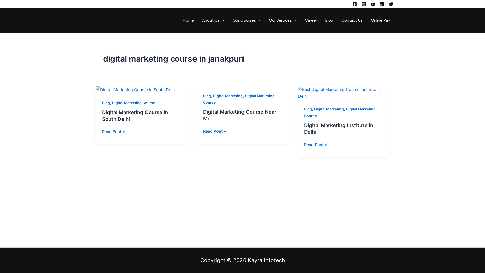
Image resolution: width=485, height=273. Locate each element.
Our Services (280, 20)
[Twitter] (391, 4)
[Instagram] (364, 4)
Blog (329, 20)
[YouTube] (373, 4)
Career (311, 20)
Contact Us (352, 20)
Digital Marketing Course (133, 103)
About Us (211, 20)
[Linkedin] (382, 4)
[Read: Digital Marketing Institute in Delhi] (343, 92)
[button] (222, 20)
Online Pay (380, 20)
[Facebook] (355, 4)
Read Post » (113, 131)
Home (188, 20)
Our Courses (244, 20)
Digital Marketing (228, 96)
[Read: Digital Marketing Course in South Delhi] (136, 89)
